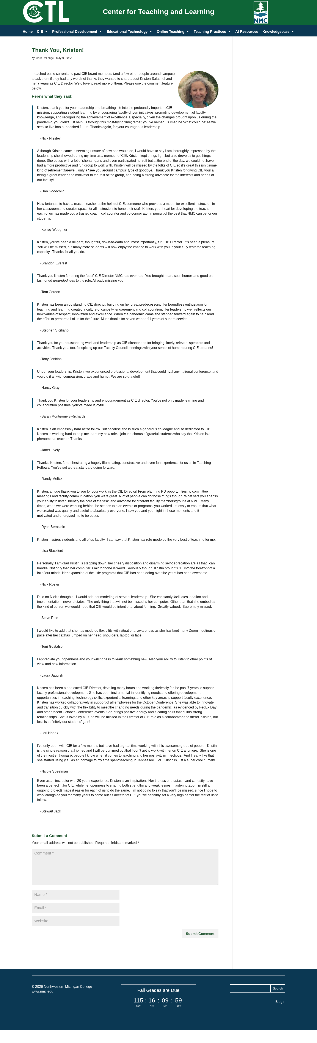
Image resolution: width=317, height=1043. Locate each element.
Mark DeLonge (45, 58)
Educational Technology (127, 32)
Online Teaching (170, 32)
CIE (40, 32)
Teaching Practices (210, 32)
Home (28, 32)
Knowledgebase (275, 32)
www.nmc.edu (42, 991)
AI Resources (246, 32)
